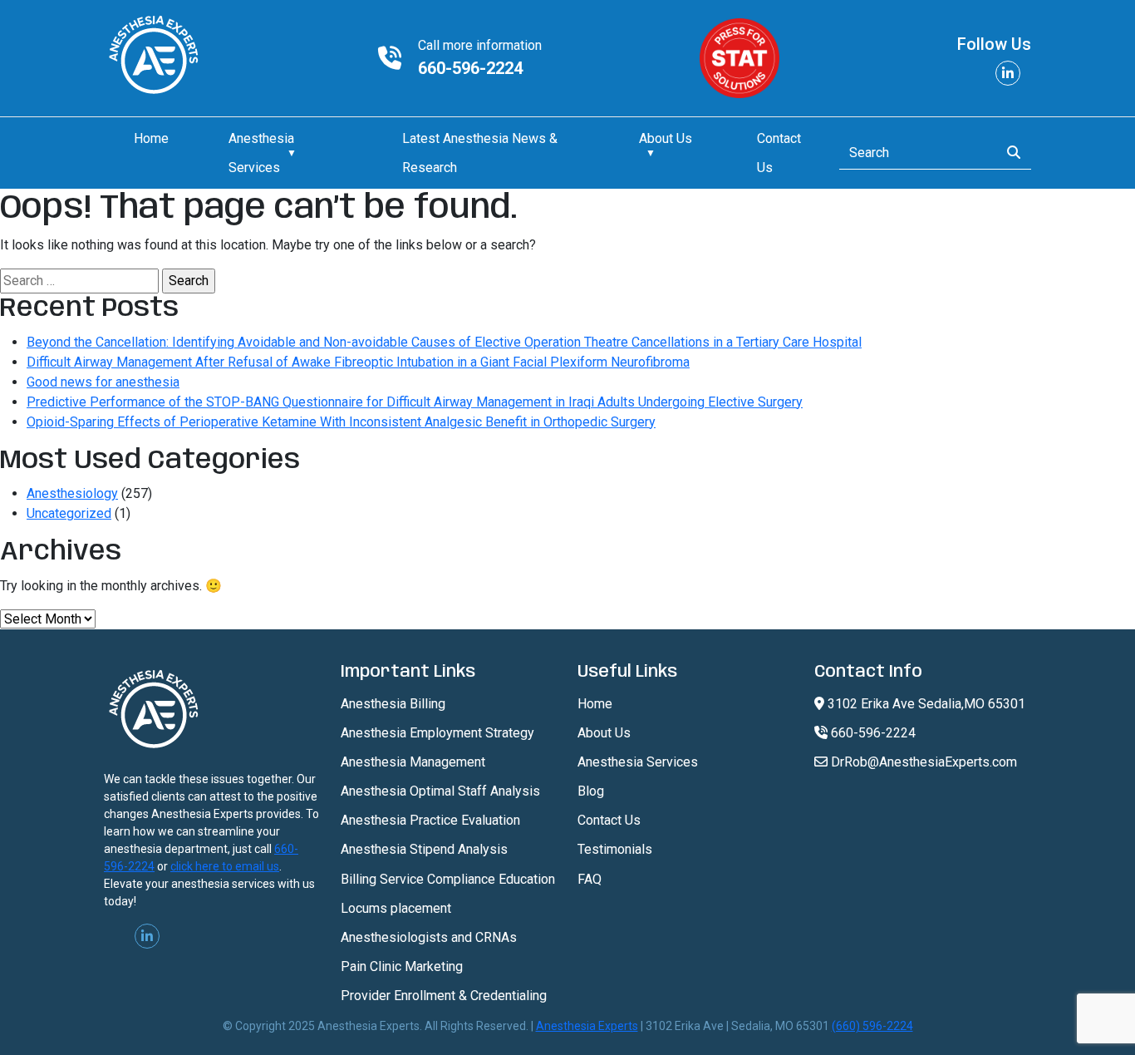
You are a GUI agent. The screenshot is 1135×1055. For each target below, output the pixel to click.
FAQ (589, 879)
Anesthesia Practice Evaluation (430, 820)
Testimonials (614, 849)
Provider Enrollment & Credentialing (444, 995)
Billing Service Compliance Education (448, 879)
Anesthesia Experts (587, 1026)
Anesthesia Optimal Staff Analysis (440, 791)
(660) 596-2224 (872, 1026)
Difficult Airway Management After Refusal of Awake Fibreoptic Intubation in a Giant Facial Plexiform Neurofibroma (358, 362)
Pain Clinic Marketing (402, 966)
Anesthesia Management (413, 762)
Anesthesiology (72, 493)
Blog (590, 791)
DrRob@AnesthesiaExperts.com (922, 762)
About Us (604, 733)
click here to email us (224, 866)
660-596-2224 (470, 68)
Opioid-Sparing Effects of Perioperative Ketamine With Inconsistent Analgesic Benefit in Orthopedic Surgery (341, 422)
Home (151, 138)
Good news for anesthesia (103, 382)
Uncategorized (69, 513)
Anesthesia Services (637, 762)
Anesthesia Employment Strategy (437, 733)
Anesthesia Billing (393, 704)
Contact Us (609, 820)
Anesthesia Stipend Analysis (424, 849)
